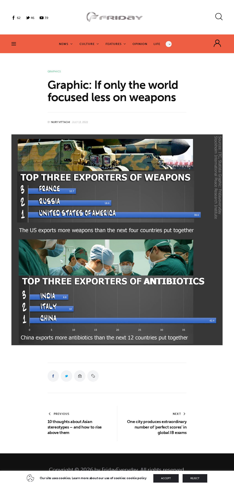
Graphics (54, 71)
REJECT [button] (194, 478)
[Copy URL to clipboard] (93, 376)
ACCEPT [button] (166, 478)
